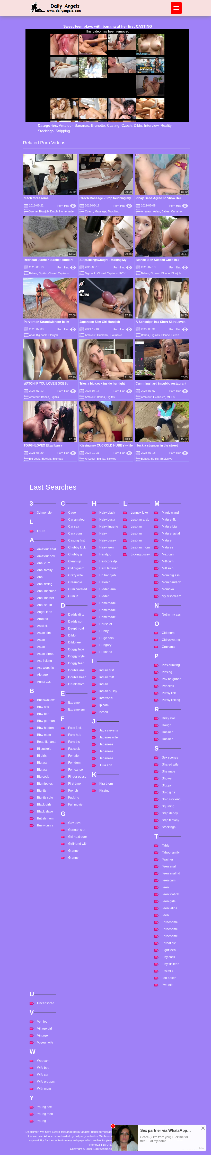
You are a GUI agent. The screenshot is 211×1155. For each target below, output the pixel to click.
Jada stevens (108, 730)
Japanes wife (108, 737)
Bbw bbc (43, 714)
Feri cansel (76, 769)
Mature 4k (169, 519)
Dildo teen (75, 642)
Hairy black (107, 512)
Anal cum (43, 563)
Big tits (43, 273)
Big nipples (45, 783)
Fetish (175, 335)
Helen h (104, 582)
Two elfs (167, 985)
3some (33, 211)
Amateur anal (46, 549)
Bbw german (46, 721)
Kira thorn (106, 783)
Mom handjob (171, 582)
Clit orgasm (76, 568)
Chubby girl (76, 554)
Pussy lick (169, 693)
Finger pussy (77, 776)
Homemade (66, 211)
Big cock (90, 273)
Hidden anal (108, 589)
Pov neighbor (171, 679)
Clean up (74, 561)
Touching (113, 211)
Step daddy (170, 813)
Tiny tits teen (170, 964)
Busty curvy (45, 825)
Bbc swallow (46, 700)
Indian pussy (108, 691)
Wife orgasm (46, 1082)
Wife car (42, 1075)
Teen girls (168, 901)
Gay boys (74, 823)
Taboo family (171, 852)
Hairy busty (107, 519)
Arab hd (42, 619)
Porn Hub (66, 205)
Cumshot (176, 211)
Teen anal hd (171, 873)
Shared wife (170, 764)
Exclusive (116, 335)
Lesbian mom (140, 547)
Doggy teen (76, 663)
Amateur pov (46, 556)
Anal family (44, 570)
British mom (45, 818)
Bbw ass (43, 707)
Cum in (73, 596)
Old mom (168, 633)
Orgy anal (168, 647)
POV (122, 273)
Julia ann (105, 765)
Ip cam (104, 705)
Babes (166, 211)
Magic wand (170, 512)
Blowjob (44, 211)
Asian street (45, 654)
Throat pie (169, 943)
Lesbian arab (140, 519)
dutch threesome (36, 198)
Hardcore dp (108, 561)
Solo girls (168, 792)
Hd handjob (107, 575)
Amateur (66, 125)
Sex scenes (170, 757)
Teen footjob (170, 894)
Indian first (106, 670)
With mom (44, 1088)
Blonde (165, 273)
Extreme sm (76, 709)
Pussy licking (171, 700)
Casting (113, 125)
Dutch (54, 211)
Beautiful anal (46, 742)
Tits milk (167, 971)
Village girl (44, 1028)
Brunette (98, 125)
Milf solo (167, 568)
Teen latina (169, 908)
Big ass (155, 273)
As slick (42, 626)
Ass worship (45, 668)
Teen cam (168, 880)
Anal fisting (44, 584)
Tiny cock (168, 957)
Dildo (138, 125)
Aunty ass (44, 681)
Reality (166, 125)
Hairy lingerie (108, 526)
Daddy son (75, 621)
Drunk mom (76, 684)
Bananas (82, 125)
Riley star (168, 718)
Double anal (76, 670)
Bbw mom (44, 735)
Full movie (75, 804)
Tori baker (169, 978)
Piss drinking (171, 665)
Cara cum (75, 533)
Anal (31, 335)
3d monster (45, 512)
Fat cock (74, 749)
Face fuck (75, 728)
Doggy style (76, 656)
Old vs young (171, 640)
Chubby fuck (77, 547)
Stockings (46, 131)
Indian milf (106, 677)
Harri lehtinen (108, 568)
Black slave (45, 811)
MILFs (171, 397)
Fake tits (74, 742)
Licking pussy (140, 554)
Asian (156, 211)
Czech (126, 125)
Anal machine (46, 591)
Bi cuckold (44, 749)
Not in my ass (171, 614)
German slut (76, 830)
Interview (151, 125)
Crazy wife (75, 575)
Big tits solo (45, 797)
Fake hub (74, 735)
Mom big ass (171, 575)
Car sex (73, 526)
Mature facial (171, 533)
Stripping (63, 131)
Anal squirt (44, 605)
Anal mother (45, 598)
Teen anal (169, 866)
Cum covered (77, 589)
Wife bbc (43, 1068)
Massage (100, 211)
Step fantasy (170, 820)
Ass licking (44, 661)
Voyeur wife (45, 1042)
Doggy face (76, 649)
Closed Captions (58, 273)
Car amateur (77, 519)
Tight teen (169, 950)
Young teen (45, 1114)
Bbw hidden (45, 728)
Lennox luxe (139, 512)
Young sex (44, 1107)
